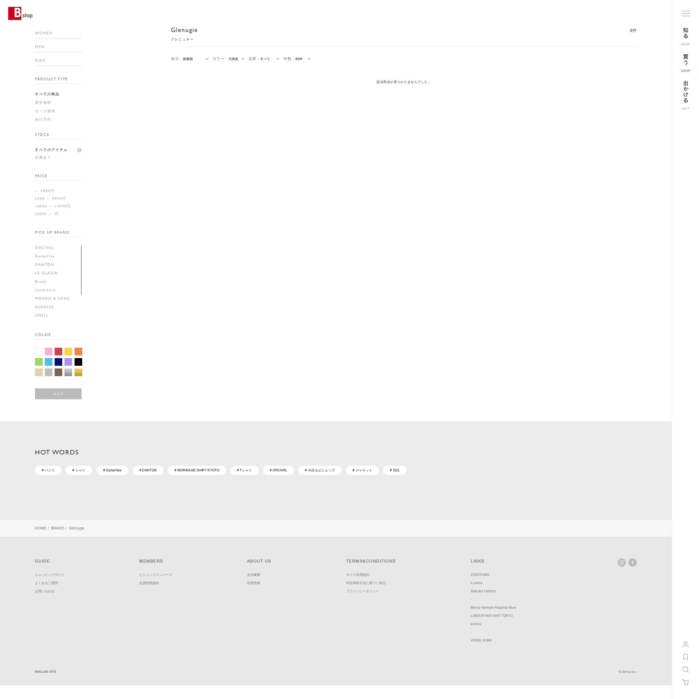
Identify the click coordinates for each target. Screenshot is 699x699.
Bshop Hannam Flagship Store (493, 607)
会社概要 (253, 575)
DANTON (45, 264)
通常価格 (43, 102)
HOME (40, 528)
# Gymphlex (112, 470)
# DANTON (148, 470)
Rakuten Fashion (483, 591)
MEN (40, 46)
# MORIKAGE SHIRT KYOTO (196, 470)
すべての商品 (47, 94)
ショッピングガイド (49, 575)
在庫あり (43, 157)
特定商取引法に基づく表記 (366, 583)
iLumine (477, 583)
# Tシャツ (244, 470)
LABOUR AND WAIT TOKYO (492, 616)
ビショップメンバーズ (155, 575)
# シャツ (78, 470)
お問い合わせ (45, 591)
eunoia (476, 624)
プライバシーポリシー (362, 591)
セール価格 (45, 111)
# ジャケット (362, 470)
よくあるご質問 (46, 583)
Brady (41, 281)
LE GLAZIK (46, 273)
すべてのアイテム (51, 150)
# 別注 (394, 470)
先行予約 (43, 119)
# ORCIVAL (279, 470)
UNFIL (41, 315)
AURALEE (44, 307)
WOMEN (44, 33)
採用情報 (253, 583)
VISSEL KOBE (481, 640)
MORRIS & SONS (52, 298)
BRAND (57, 528)
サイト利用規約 (357, 575)
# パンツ (48, 470)
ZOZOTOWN (480, 575)
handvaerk (45, 290)
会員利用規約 (149, 583)
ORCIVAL (44, 247)
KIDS (40, 60)
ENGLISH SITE (45, 671)
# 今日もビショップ (320, 470)
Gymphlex (45, 256)
